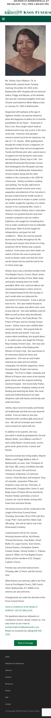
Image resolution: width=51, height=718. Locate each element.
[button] (3, 19)
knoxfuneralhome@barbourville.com (22, 627)
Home (7, 657)
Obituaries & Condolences (14, 663)
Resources (9, 684)
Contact (8, 704)
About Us (8, 670)
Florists (7, 691)
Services (8, 677)
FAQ (6, 697)
